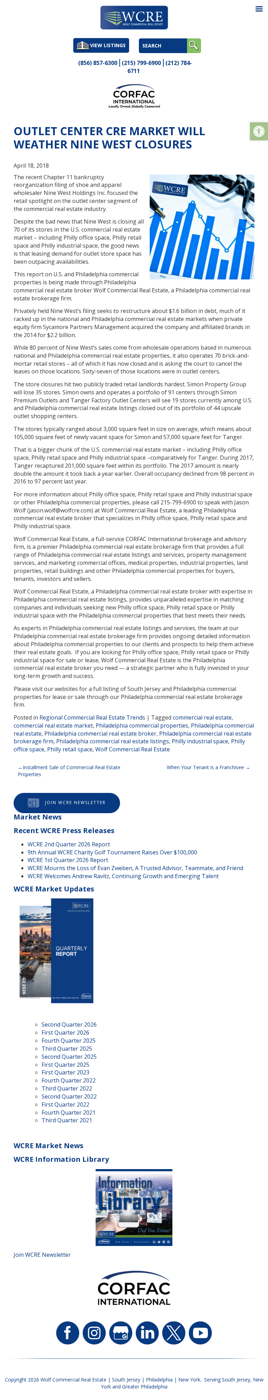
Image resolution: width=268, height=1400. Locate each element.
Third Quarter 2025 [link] (67, 1048)
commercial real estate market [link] (53, 725)
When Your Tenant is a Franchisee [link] (205, 767)
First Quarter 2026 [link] (65, 1032)
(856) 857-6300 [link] (97, 63)
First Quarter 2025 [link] (65, 1065)
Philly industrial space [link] (200, 741)
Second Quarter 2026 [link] (69, 1024)
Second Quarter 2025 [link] (69, 1056)
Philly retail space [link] (69, 749)
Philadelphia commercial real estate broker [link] (100, 733)
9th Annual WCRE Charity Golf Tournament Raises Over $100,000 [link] (112, 852)
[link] (259, 131)
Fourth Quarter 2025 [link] (69, 1040)
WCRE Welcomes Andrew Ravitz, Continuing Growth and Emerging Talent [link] (123, 876)
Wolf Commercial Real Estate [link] (132, 749)
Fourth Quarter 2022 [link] (69, 1080)
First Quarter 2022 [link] (65, 1104)
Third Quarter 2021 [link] (67, 1120)
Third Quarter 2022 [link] (67, 1088)
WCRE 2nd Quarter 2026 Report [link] (69, 844)
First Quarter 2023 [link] (65, 1072)
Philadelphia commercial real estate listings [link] (112, 741)
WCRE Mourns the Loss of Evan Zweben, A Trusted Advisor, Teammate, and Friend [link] (135, 868)
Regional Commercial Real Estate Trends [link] (92, 717)
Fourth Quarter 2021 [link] (69, 1112)
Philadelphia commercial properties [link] (142, 725)
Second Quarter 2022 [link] (69, 1096)
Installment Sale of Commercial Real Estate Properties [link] (69, 771)
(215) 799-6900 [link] (141, 63)
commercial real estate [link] (202, 717)
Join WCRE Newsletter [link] (75, 802)
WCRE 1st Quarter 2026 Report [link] (68, 860)
